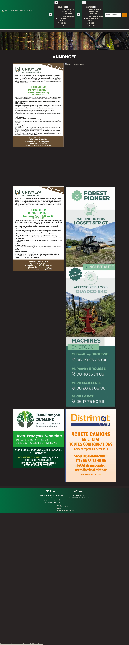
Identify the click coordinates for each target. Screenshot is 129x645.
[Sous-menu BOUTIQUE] (66, 7)
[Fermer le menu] (56, 2)
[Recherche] (124, 14)
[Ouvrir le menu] (50, 14)
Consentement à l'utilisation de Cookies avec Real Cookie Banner (21, 644)
